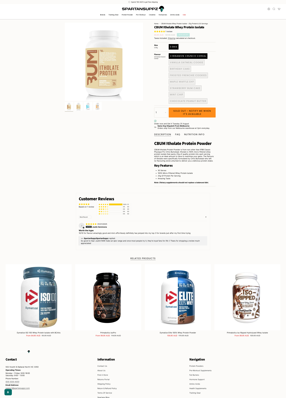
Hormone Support (197, 379)
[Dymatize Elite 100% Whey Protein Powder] (178, 297)
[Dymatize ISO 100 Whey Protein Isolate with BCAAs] (39, 297)
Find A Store (102, 375)
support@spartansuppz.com (18, 388)
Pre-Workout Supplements (200, 370)
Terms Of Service (104, 393)
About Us (101, 370)
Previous (65, 62)
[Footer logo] (18, 351)
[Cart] (279, 9)
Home (156, 24)
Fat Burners (194, 375)
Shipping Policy (103, 384)
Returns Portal (103, 379)
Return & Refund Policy (107, 388)
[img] (91, 224)
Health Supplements (197, 388)
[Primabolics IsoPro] (108, 297)
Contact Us (102, 366)
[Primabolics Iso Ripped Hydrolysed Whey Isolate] (247, 297)
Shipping (171, 38)
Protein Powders (196, 366)
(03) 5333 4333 (12, 382)
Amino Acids (194, 384)
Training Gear (195, 393)
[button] (103, 15)
